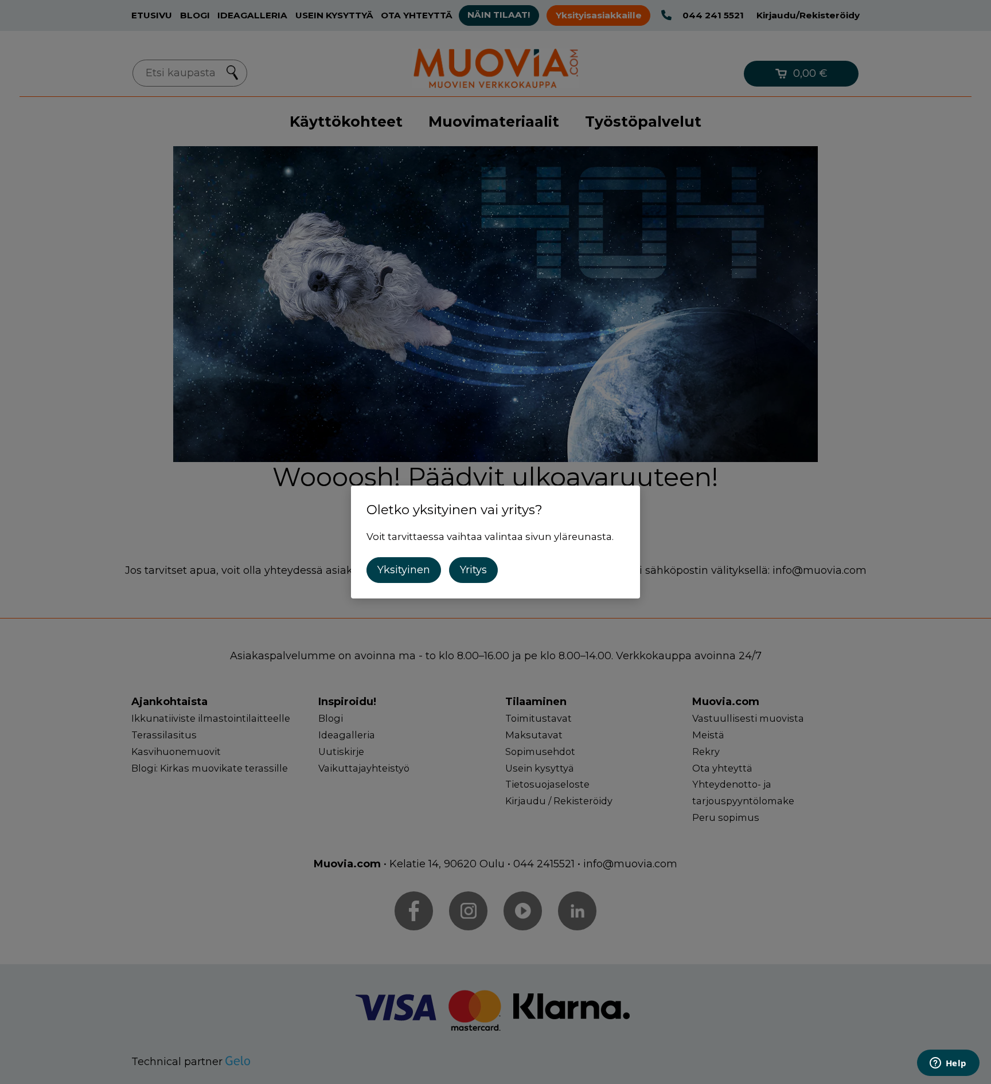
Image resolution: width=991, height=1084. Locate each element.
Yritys (473, 569)
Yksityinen (403, 569)
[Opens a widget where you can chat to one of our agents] (948, 1064)
